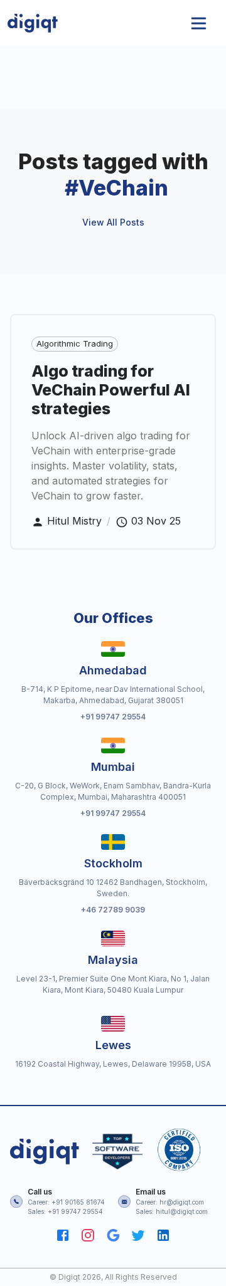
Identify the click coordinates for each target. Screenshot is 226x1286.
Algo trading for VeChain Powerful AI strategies (110, 390)
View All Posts (113, 222)
